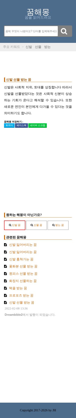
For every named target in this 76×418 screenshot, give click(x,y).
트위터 (9, 125)
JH (54, 410)
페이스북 (21, 125)
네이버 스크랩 (37, 125)
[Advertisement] (38, 63)
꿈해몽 (38, 12)
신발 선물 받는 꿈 (18, 79)
